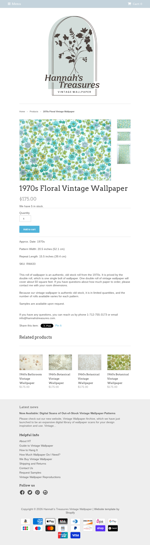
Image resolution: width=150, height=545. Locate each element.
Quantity (24, 212)
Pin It (58, 325)
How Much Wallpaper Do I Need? (39, 454)
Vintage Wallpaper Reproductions (40, 477)
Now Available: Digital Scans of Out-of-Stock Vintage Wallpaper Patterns (67, 413)
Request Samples (30, 472)
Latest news (28, 407)
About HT (25, 441)
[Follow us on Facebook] (23, 493)
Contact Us (26, 468)
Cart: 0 (137, 3)
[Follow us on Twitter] (30, 493)
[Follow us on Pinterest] (38, 493)
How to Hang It (28, 450)
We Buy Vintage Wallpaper (35, 459)
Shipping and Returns (32, 463)
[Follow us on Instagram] (46, 493)
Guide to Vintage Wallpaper (36, 445)
